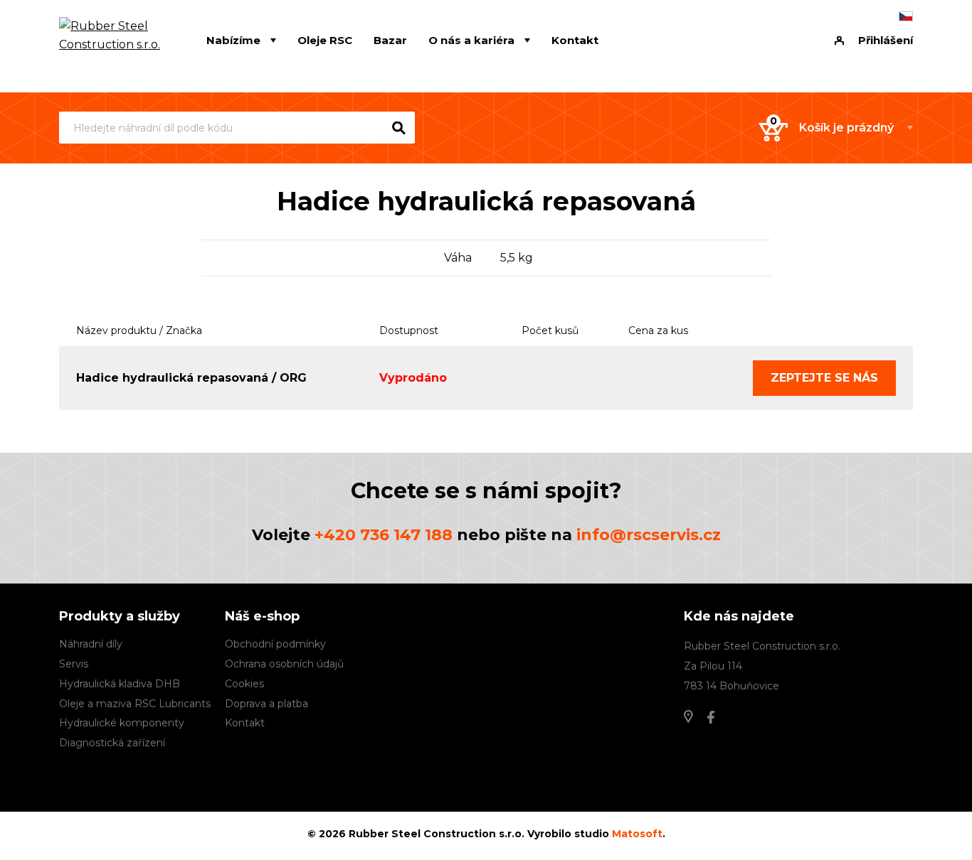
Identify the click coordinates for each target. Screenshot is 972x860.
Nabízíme (233, 39)
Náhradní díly (90, 644)
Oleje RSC (324, 39)
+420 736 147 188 (384, 534)
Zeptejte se (824, 378)
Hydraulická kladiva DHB (119, 683)
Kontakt (574, 39)
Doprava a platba (266, 703)
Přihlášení (885, 40)
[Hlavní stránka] (111, 41)
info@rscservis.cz (648, 534)
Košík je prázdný (846, 127)
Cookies (244, 683)
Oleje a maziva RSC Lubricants (135, 703)
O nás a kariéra (471, 39)
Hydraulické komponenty (121, 722)
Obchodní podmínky (275, 644)
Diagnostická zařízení (112, 742)
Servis (73, 663)
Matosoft (637, 833)
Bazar (390, 39)
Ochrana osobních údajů (284, 663)
